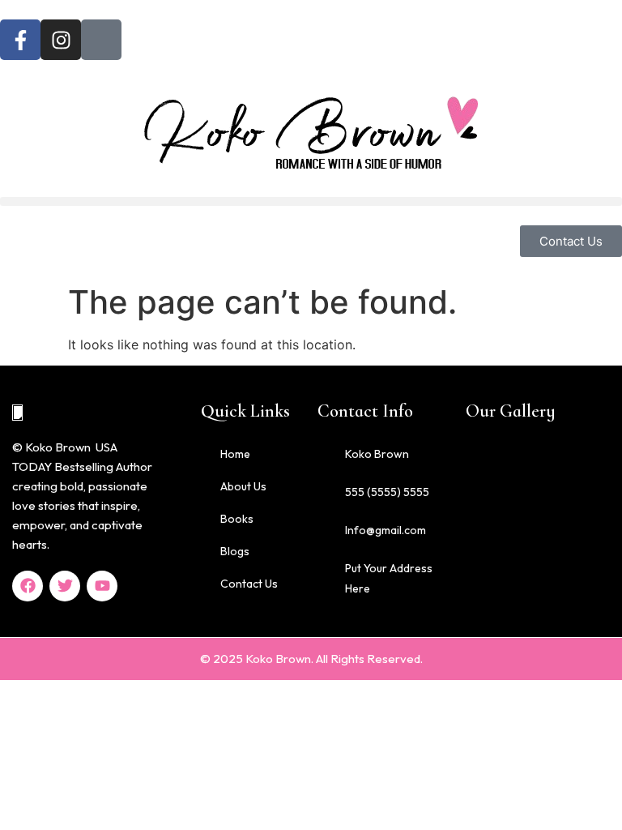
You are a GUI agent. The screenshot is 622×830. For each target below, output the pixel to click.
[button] (311, 201)
